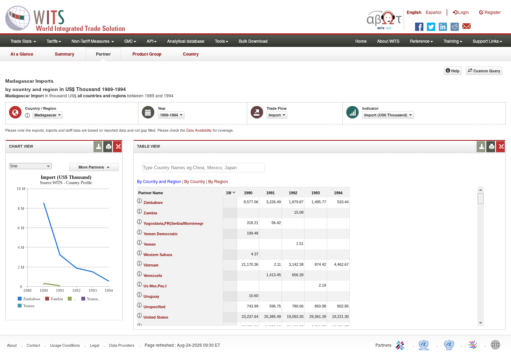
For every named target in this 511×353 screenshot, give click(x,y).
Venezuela (153, 275)
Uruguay (151, 296)
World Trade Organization (473, 344)
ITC (401, 344)
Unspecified (154, 307)
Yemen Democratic (161, 234)
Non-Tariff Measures (91, 41)
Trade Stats (21, 41)
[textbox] (204, 167)
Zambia (150, 213)
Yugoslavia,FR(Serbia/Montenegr (173, 223)
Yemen (150, 244)
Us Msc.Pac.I (155, 286)
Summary (64, 54)
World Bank (497, 344)
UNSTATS (449, 344)
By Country (194, 181)
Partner (103, 54)
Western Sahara (158, 255)
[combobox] (30, 166)
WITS (69, 17)
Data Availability (199, 130)
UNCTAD (425, 344)
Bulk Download (253, 41)
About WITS (388, 41)
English (414, 12)
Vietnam (151, 265)
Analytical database (185, 41)
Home (361, 41)
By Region (218, 181)
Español (433, 12)
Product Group (146, 54)
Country (191, 54)
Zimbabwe (153, 202)
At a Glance (21, 54)
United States (156, 317)
